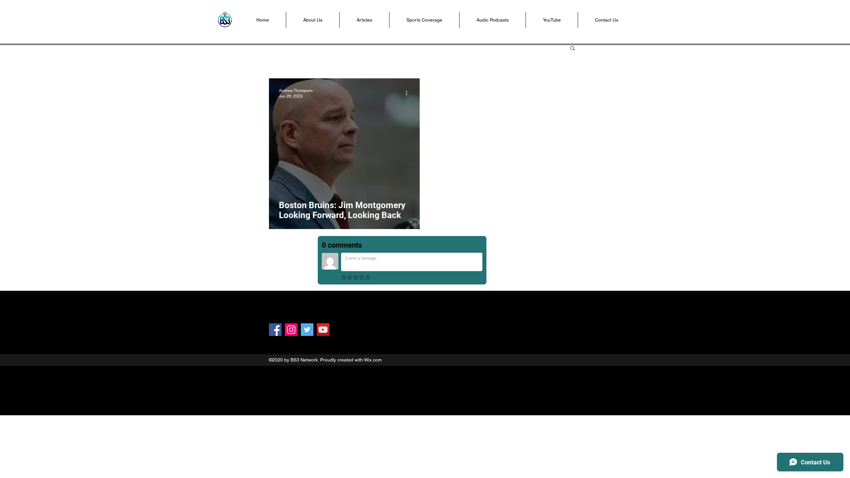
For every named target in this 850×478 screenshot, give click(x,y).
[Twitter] (307, 329)
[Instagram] (291, 329)
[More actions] (409, 93)
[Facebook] (275, 329)
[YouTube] (323, 329)
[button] (424, 20)
